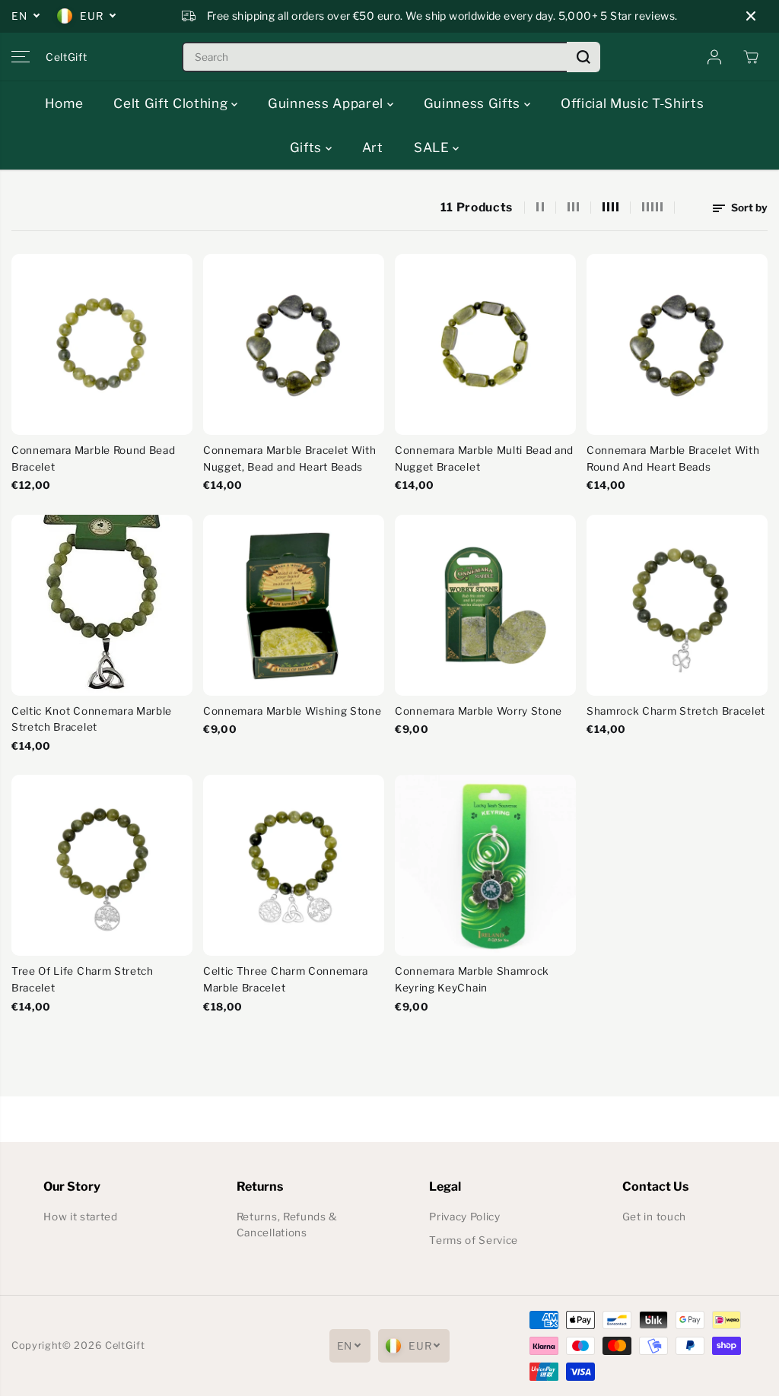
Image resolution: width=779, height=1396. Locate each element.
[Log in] (714, 57)
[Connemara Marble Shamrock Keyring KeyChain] (485, 865)
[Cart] (751, 57)
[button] (20, 57)
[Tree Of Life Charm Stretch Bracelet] (101, 865)
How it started (80, 1216)
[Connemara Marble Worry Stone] (485, 605)
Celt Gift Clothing (172, 103)
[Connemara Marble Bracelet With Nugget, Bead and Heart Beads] (293, 344)
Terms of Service (473, 1240)
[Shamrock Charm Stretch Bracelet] (677, 605)
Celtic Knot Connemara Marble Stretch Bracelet (91, 719)
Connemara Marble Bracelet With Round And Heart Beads (673, 458)
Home (64, 103)
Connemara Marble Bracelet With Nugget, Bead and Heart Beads (289, 458)
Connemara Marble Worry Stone (478, 711)
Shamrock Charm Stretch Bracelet (676, 711)
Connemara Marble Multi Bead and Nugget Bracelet (484, 458)
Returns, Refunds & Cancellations (287, 1224)
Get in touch (654, 1216)
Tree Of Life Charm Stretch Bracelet (82, 979)
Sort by (748, 207)
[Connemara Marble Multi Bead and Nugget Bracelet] (485, 344)
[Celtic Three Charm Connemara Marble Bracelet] (293, 865)
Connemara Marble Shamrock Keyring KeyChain (472, 979)
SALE (433, 147)
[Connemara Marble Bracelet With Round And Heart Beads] (677, 344)
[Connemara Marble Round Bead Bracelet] (101, 344)
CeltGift (125, 1345)
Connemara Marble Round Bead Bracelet (93, 458)
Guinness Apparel (327, 103)
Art (372, 147)
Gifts (308, 147)
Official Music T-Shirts (632, 103)
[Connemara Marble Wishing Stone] (293, 605)
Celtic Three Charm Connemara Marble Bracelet (285, 979)
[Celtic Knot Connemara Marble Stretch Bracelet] (101, 605)
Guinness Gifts (474, 103)
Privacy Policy (465, 1216)
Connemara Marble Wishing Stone (292, 711)
